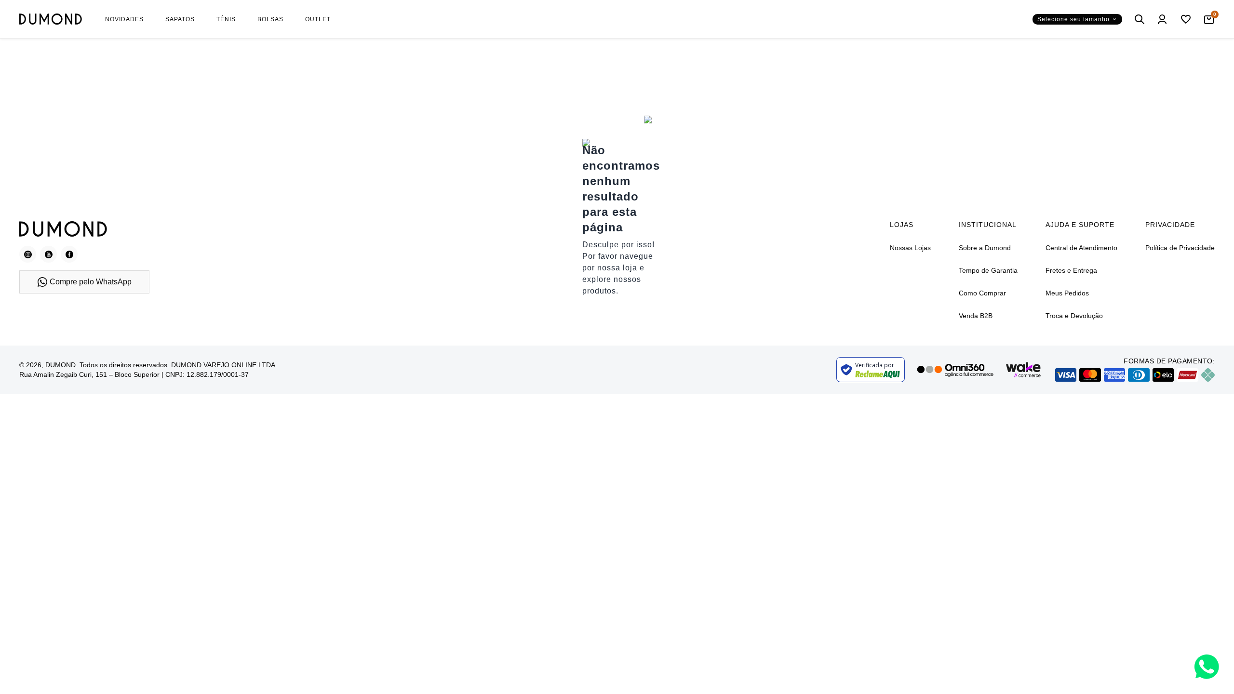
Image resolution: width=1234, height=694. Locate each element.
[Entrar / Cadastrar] (1162, 19)
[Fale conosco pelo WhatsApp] (1206, 666)
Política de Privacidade (1180, 248)
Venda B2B (976, 316)
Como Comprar (982, 293)
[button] (1077, 19)
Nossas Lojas (910, 248)
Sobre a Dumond (985, 248)
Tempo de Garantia (988, 270)
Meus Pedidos (1067, 293)
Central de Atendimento (1081, 248)
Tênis (226, 19)
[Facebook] (69, 254)
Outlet (318, 19)
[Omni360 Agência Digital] (954, 369)
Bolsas (270, 19)
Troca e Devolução (1074, 316)
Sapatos (180, 19)
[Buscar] (1139, 19)
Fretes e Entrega (1071, 270)
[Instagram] (27, 254)
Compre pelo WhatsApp (91, 282)
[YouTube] (48, 254)
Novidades (124, 19)
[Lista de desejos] (1186, 19)
